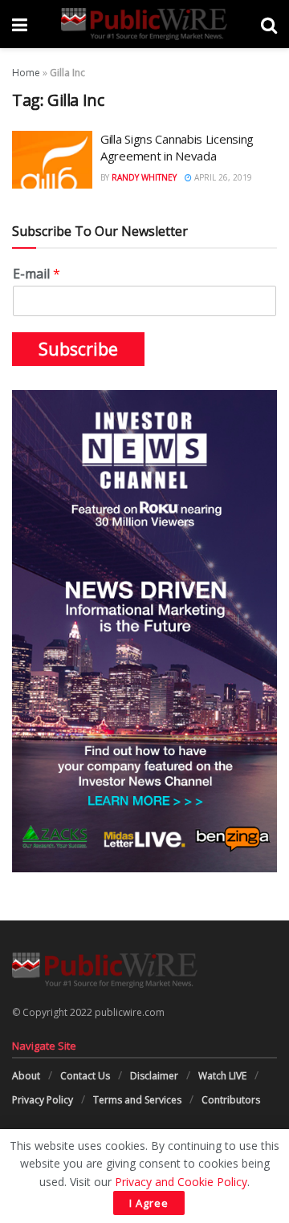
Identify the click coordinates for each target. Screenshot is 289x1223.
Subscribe (78, 349)
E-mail (36, 274)
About (26, 1076)
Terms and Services (137, 1100)
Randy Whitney (144, 177)
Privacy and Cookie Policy (181, 1181)
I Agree (149, 1203)
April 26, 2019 (222, 177)
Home (26, 72)
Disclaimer (154, 1076)
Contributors (230, 1100)
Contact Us (85, 1076)
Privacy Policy (42, 1100)
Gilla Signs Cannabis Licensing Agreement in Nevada (177, 147)
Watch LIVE (222, 1076)
